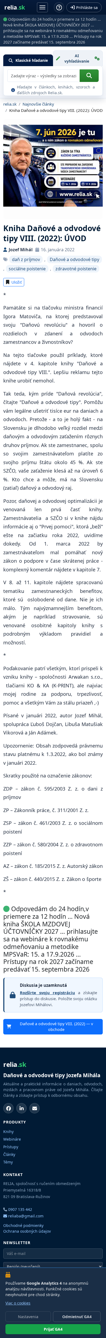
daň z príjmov (26, 259)
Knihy (8, 1131)
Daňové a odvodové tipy (74, 259)
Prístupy (10, 1146)
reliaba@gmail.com (25, 1215)
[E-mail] (34, 1108)
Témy (8, 1162)
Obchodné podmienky (23, 1225)
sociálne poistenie (27, 269)
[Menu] (42, 7)
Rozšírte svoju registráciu (47, 992)
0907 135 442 (20, 1209)
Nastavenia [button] (28, 1316)
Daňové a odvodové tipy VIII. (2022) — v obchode (56, 1026)
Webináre (12, 1139)
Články (9, 1154)
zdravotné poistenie (75, 269)
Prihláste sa (87, 7)
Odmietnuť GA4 (77, 1316)
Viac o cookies (17, 1303)
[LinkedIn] (21, 1108)
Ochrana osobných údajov (27, 1231)
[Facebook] (8, 1108)
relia (14, 7)
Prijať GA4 (53, 1329)
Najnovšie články (38, 104)
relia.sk (10, 104)
